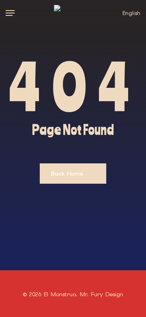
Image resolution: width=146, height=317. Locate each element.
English (131, 13)
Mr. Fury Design (101, 294)
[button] (10, 13)
